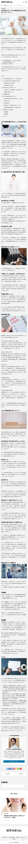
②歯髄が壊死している (8, 92)
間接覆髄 (6, 114)
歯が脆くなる (7, 100)
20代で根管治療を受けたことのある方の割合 (12, 78)
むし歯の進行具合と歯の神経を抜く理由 (11, 80)
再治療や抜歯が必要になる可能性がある (12, 107)
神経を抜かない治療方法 (8, 109)
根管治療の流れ (6, 94)
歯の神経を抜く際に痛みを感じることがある (13, 98)
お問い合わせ (23, 837)
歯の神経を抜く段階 (8, 85)
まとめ (4, 116)
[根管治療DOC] (7, 2)
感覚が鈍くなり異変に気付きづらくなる (12, 105)
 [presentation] (26, 796)
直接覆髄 (6, 111)
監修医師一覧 (5, 837)
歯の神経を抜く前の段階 (9, 83)
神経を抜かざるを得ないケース (9, 87)
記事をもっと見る (14, 761)
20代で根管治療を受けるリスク (9, 96)
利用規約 (17, 837)
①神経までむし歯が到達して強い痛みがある (13, 89)
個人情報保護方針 (12, 837)
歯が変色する (7, 103)
